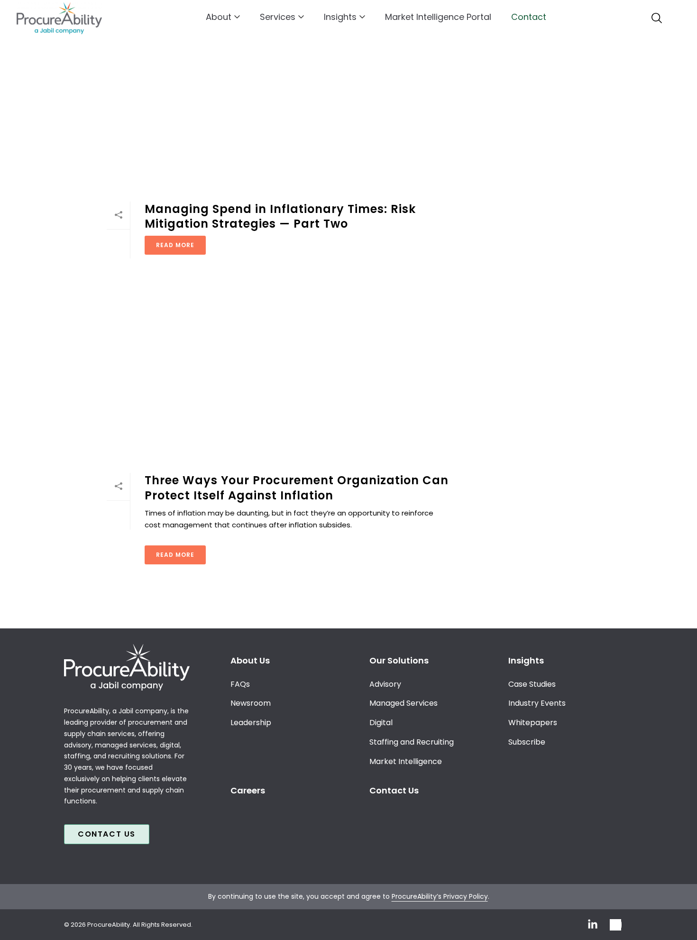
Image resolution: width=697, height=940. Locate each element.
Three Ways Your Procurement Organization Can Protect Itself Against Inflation (297, 487)
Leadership (250, 722)
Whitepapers (532, 722)
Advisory (385, 684)
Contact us (107, 834)
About (218, 17)
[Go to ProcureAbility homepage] (127, 667)
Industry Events (537, 703)
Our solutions (399, 660)
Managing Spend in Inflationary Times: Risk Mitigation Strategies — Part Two (280, 216)
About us (250, 660)
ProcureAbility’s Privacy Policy (440, 896)
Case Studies (532, 684)
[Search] (656, 18)
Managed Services (403, 703)
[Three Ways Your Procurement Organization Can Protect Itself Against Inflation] (278, 378)
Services (277, 17)
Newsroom (250, 703)
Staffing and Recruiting (411, 742)
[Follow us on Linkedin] (592, 925)
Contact (528, 17)
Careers (247, 790)
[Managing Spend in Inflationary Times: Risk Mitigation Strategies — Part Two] (278, 107)
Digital (381, 722)
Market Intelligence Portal (438, 17)
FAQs (240, 684)
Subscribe (526, 742)
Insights (340, 17)
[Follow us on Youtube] (616, 925)
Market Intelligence (405, 761)
